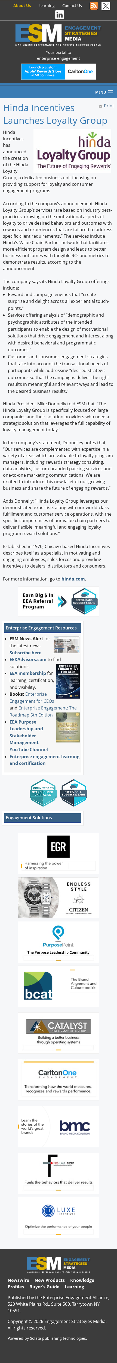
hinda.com (73, 579)
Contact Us (72, 5)
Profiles (16, 1287)
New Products (50, 1280)
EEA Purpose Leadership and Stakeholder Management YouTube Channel (29, 735)
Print (109, 106)
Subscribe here (25, 653)
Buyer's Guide (44, 1287)
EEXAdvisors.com (28, 659)
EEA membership (28, 673)
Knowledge (82, 1280)
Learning (47, 5)
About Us (22, 5)
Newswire (18, 1280)
